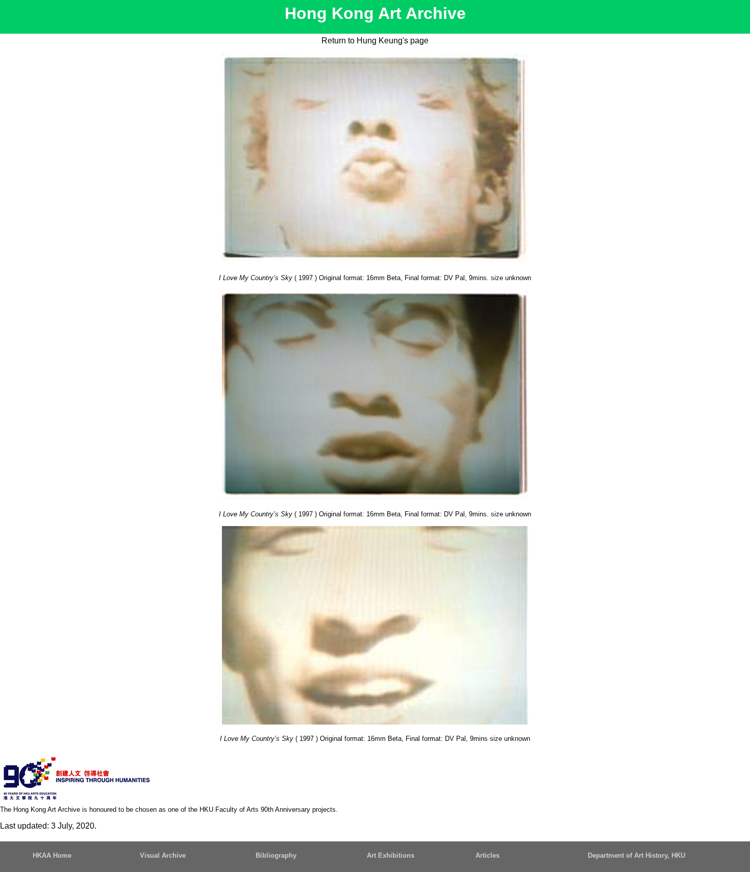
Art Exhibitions (390, 855)
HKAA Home (52, 855)
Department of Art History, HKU (636, 855)
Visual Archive (163, 855)
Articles (487, 855)
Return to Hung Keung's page (375, 40)
